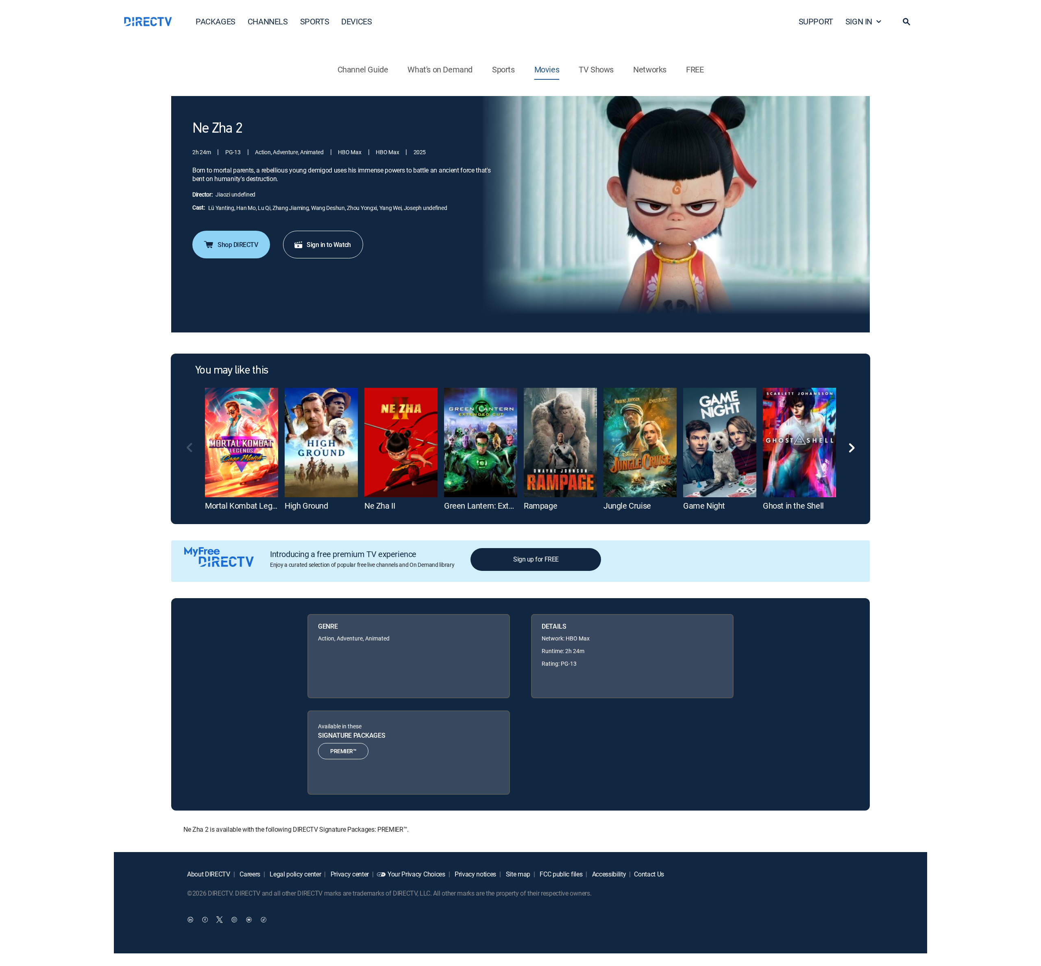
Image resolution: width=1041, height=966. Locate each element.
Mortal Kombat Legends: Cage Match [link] (270, 505)
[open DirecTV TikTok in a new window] (263, 919)
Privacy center (349, 874)
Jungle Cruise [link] (627, 505)
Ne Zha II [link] (379, 505)
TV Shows (596, 69)
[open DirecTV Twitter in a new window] (219, 919)
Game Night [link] (704, 505)
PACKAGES (215, 21)
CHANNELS (268, 21)
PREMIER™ (343, 751)
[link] (241, 442)
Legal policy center (294, 874)
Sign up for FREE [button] (535, 559)
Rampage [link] (540, 505)
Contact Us (649, 874)
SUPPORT (816, 21)
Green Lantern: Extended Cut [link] (494, 505)
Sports (503, 69)
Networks (649, 69)
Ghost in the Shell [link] (793, 505)
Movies (547, 69)
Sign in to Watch (329, 244)
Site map (517, 874)
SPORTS (314, 21)
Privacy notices (474, 874)
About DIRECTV (208, 874)
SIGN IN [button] (858, 21)
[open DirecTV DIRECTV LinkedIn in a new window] (190, 919)
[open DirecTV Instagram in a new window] (234, 919)
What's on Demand (440, 69)
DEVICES (356, 21)
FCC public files (560, 874)
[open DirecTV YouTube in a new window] (249, 919)
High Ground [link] (306, 505)
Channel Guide (363, 69)
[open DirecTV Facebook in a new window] (205, 919)
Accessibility (608, 874)
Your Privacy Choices (416, 874)
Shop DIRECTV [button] (238, 244)
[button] (906, 21)
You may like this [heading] (231, 370)
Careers (249, 874)
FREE (694, 69)
